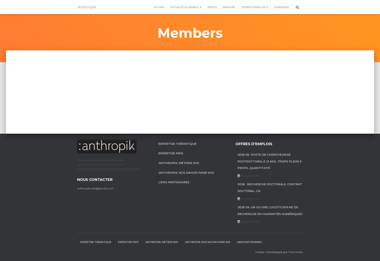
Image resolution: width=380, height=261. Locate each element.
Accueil (159, 7)
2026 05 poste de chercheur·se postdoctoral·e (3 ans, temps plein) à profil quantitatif (270, 161)
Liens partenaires (173, 182)
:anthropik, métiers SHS (178, 163)
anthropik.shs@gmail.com (95, 188)
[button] (200, 7)
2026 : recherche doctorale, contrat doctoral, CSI (270, 187)
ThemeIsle (295, 252)
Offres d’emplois (253, 7)
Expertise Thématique (177, 144)
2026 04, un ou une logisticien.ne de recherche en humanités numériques (270, 210)
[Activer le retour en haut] (372, 253)
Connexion (281, 7)
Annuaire (228, 7)
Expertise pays (170, 153)
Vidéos (212, 7)
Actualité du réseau (184, 7)
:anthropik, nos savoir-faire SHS (186, 173)
